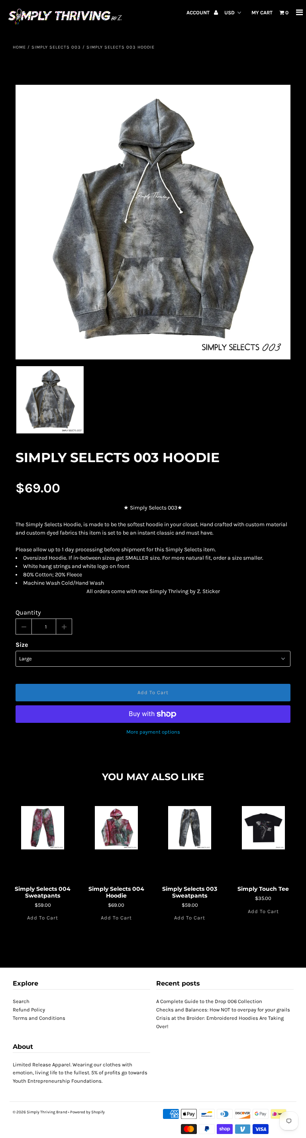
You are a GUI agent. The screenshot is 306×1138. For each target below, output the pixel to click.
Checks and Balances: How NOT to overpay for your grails (223, 1010)
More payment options (153, 732)
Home (19, 47)
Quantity (28, 612)
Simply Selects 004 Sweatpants (43, 892)
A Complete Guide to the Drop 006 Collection (209, 1001)
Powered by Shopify (87, 1112)
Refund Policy (29, 1010)
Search (21, 1001)
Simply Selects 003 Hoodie (118, 457)
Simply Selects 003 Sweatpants (189, 892)
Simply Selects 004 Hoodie (116, 892)
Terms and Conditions (39, 1018)
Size (22, 644)
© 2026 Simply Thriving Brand (40, 1112)
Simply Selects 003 (56, 47)
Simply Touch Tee (263, 889)
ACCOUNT (198, 13)
